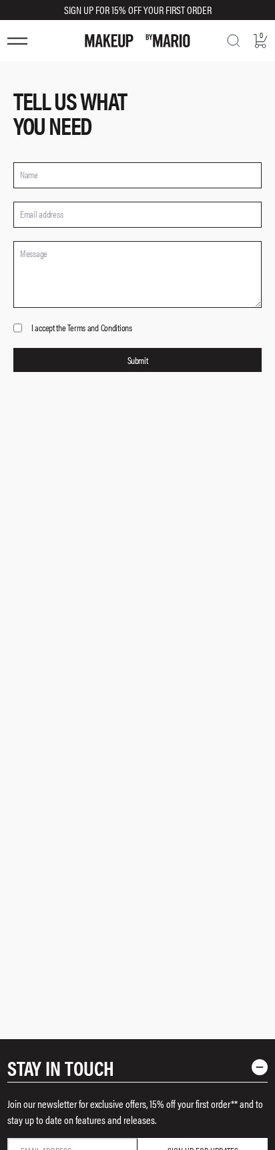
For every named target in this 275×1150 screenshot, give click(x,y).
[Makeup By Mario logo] (137, 40)
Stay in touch (60, 1067)
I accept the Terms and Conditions (81, 327)
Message (33, 253)
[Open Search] (233, 40)
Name (29, 174)
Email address (41, 214)
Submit (137, 360)
